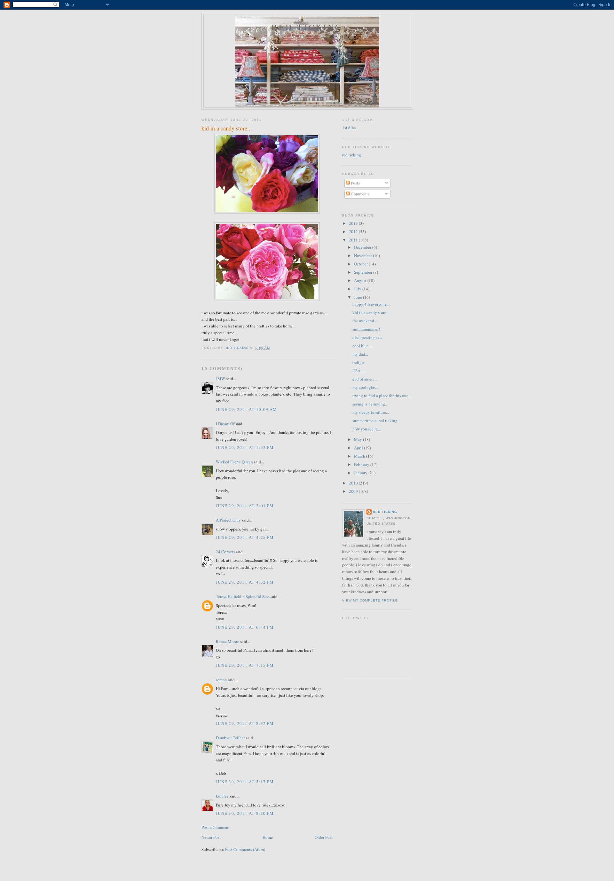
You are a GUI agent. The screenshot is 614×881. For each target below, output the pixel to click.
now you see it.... (366, 429)
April (359, 448)
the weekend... (364, 321)
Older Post (324, 837)
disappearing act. (367, 337)
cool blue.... (362, 346)
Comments (359, 194)
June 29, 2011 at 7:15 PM (245, 665)
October (361, 264)
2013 (354, 223)
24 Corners (225, 552)
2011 (354, 240)
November (363, 255)
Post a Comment (215, 827)
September (363, 272)
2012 (354, 231)
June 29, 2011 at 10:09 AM (246, 409)
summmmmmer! (366, 329)
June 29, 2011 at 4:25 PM (245, 537)
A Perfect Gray (228, 520)
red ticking (307, 26)
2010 (354, 483)
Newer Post (211, 837)
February (362, 464)
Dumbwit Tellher (230, 738)
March (360, 456)
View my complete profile (370, 600)
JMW (220, 379)
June (358, 297)
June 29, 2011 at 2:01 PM (245, 505)
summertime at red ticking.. (375, 420)
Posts (355, 183)
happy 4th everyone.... (371, 304)
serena (221, 679)
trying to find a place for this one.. (381, 395)
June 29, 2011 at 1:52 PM (245, 447)
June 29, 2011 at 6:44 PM (245, 627)
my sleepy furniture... (370, 412)
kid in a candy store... (370, 312)
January (361, 473)
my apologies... (365, 387)
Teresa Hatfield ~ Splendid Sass (243, 596)
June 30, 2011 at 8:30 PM (245, 813)
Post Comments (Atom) (245, 849)
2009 (354, 491)
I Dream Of (225, 424)
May (358, 439)
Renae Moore (227, 641)
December (363, 247)
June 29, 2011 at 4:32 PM (245, 582)
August (360, 280)
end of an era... (364, 379)
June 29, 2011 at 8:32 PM (245, 723)
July (358, 289)
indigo (358, 362)
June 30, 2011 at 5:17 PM (245, 781)
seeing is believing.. (369, 404)
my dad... (360, 354)
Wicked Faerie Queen (234, 462)
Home (268, 837)
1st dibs (349, 127)
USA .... (358, 371)
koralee (222, 796)
